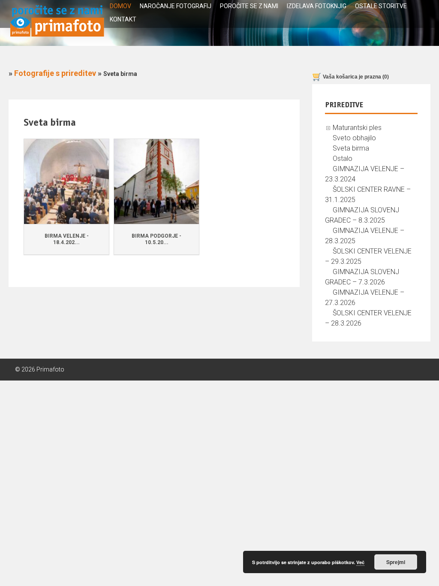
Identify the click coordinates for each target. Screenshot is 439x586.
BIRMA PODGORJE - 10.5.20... (156, 239)
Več (360, 562)
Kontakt (123, 19)
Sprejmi (395, 562)
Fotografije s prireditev (55, 73)
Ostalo (342, 158)
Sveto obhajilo (354, 138)
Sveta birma (351, 148)
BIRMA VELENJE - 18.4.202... (67, 239)
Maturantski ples (357, 128)
